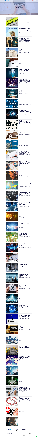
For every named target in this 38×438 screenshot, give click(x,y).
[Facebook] (30, 0)
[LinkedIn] (29, 0)
